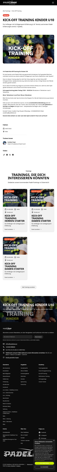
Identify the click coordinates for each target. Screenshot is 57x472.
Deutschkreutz (6, 376)
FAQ (22, 443)
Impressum (30, 464)
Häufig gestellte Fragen (12, 357)
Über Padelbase (25, 432)
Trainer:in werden (25, 440)
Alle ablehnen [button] (44, 467)
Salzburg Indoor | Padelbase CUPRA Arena (10, 412)
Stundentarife (24, 368)
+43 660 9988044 (10, 347)
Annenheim (6, 371)
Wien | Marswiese (7, 421)
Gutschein (23, 376)
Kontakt (22, 437)
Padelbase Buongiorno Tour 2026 (10, 440)
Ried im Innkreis (7, 403)
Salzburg (5, 409)
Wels (4, 416)
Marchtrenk (6, 398)
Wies (4, 424)
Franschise (23, 384)
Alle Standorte (6, 368)
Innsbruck (5, 387)
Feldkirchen (6, 379)
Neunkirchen (6, 401)
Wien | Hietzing (7, 418)
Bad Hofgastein (6, 373)
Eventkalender (6, 432)
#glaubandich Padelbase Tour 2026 (10, 435)
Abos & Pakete (24, 371)
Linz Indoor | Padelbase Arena (10, 390)
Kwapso (18, 466)
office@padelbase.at (11, 344)
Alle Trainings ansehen (28, 287)
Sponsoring (23, 381)
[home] (10, 3)
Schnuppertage (42, 379)
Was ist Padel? (24, 435)
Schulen (23, 379)
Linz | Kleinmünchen (8, 392)
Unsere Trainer (42, 381)
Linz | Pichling (6, 395)
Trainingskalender (43, 368)
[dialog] (44, 455)
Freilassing (5, 381)
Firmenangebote (25, 373)
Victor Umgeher (11, 466)
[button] (52, 2)
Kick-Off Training (43, 373)
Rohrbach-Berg (6, 406)
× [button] (53, 440)
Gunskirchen (6, 384)
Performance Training (44, 376)
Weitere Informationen (40, 460)
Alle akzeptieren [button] (44, 463)
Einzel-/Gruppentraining (45, 371)
